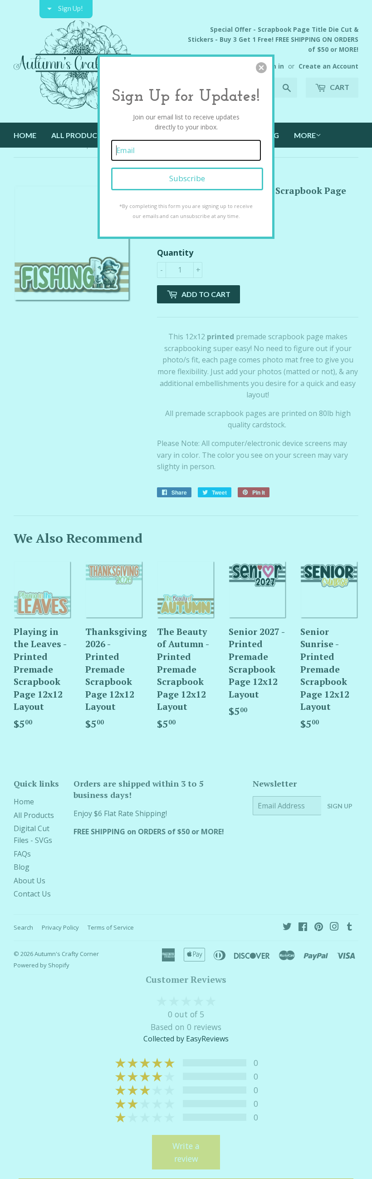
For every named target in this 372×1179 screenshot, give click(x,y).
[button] (261, 67)
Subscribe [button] (187, 178)
